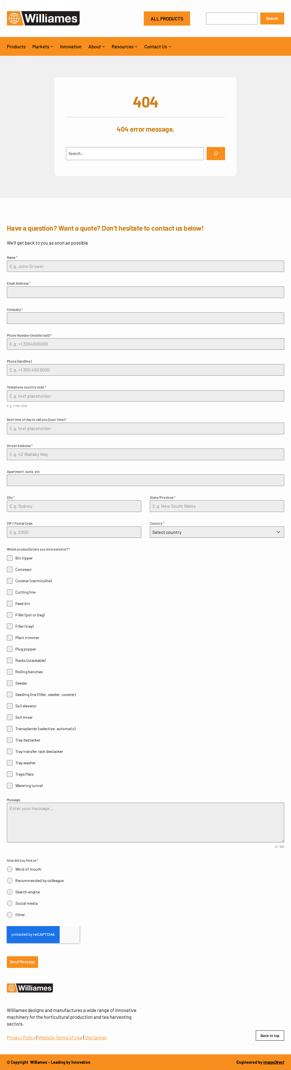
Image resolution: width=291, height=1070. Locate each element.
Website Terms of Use (60, 1037)
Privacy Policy (21, 1037)
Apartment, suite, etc (23, 472)
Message (13, 800)
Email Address (19, 283)
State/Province (163, 497)
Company (15, 309)
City (11, 497)
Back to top (270, 1035)
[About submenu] (103, 46)
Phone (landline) (19, 361)
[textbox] (211, 532)
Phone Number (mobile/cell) (29, 335)
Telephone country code (26, 387)
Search (272, 18)
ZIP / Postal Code (20, 523)
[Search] (216, 153)
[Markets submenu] (51, 46)
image (273, 1062)
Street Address (20, 446)
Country (157, 523)
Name (12, 257)
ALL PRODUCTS (167, 18)
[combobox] (217, 532)
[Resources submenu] (136, 46)
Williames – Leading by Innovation (60, 1062)
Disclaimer (96, 1037)
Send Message (22, 961)
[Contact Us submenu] (170, 46)
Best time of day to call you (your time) (37, 420)
